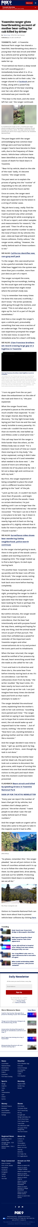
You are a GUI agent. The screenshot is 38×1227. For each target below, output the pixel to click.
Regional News (7, 1136)
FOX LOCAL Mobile (7, 1165)
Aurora (3, 1099)
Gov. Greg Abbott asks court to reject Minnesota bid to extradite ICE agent (24, 955)
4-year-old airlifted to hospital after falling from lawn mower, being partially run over (23, 947)
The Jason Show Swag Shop (22, 1128)
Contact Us (21, 1139)
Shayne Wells (21, 1084)
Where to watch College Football (22, 1168)
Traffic (19, 1074)
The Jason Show (22, 1108)
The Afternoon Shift (23, 1125)
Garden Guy (21, 1086)
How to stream (6, 1163)
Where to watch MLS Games (24, 1196)
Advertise (20, 1152)
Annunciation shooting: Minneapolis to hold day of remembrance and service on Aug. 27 (13, 1030)
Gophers (4, 1086)
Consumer (4, 1074)
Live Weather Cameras (21, 1070)
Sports (4, 1081)
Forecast (20, 1066)
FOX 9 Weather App (23, 1063)
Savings (3, 1115)
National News (5, 1066)
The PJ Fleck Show (23, 1119)
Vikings (3, 1084)
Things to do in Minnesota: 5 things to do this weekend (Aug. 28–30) (13, 1021)
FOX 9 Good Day (23, 1110)
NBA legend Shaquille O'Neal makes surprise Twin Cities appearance (22, 939)
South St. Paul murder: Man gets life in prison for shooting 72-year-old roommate (13, 1013)
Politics (3, 1072)
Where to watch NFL (24, 1165)
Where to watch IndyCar (22, 1178)
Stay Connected (8, 1161)
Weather (21, 1061)
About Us (21, 1136)
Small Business (5, 1112)
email (22, 1206)
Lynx (2, 1094)
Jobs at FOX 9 (22, 1145)
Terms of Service (20, 1002)
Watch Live (29, 3)
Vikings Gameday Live (24, 1117)
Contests (20, 1141)
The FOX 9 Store (22, 1131)
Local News (4, 1063)
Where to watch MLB (24, 1171)
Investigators (5, 1070)
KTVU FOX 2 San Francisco (18, 35)
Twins (3, 1088)
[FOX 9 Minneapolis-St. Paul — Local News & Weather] (6, 3)
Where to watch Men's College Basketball (22, 1182)
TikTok (3, 1176)
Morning (21, 1081)
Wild (2, 1090)
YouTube (4, 1178)
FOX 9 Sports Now (23, 1121)
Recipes (20, 1088)
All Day (20, 1112)
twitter (19, 1206)
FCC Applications (22, 1156)
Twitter (3, 1174)
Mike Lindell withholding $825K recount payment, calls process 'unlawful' (23, 963)
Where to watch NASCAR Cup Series (23, 1174)
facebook (15, 1206)
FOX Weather (21, 1076)
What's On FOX (22, 1147)
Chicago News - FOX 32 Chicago (7, 1143)
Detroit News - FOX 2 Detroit (7, 1147)
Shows (20, 1103)
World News (5, 1068)
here (34, 917)
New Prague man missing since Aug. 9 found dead (12, 1038)
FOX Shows (21, 1106)
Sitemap (20, 1149)
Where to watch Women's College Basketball (23, 1188)
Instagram (4, 1172)
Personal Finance (6, 1106)
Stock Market (5, 1110)
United (3, 1097)
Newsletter (4, 1168)
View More (32, 1010)
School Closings (22, 1068)
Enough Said (21, 1115)
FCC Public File (22, 1154)
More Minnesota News (10, 1010)
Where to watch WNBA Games (22, 1193)
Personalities (21, 1143)
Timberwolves (5, 1092)
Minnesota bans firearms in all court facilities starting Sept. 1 (12, 1046)
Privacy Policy (21, 1001)
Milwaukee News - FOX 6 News (6, 1139)
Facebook (23, 81)
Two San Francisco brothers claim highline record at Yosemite (17, 373)
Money (4, 1103)
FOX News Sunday (6, 1076)
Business (4, 1108)
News (3, 1061)
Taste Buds (21, 1123)
